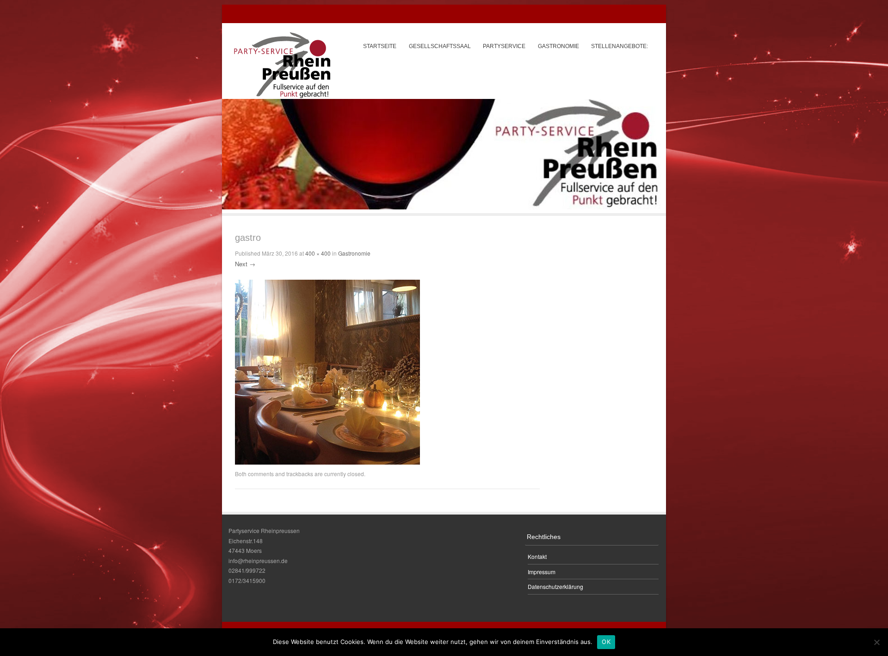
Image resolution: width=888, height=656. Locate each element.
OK (606, 641)
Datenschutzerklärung (555, 586)
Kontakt (537, 556)
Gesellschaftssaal (440, 46)
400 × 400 (318, 253)
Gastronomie (558, 46)
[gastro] (327, 462)
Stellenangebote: (619, 46)
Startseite (379, 46)
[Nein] (876, 642)
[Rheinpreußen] (282, 65)
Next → (245, 263)
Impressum (541, 572)
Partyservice (504, 46)
